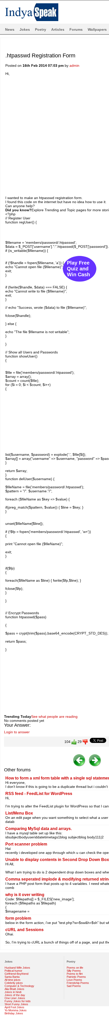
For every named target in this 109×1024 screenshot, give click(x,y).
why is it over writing (24, 894)
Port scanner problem (26, 844)
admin (74, 65)
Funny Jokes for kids (18, 1001)
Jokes (25, 29)
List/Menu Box (19, 813)
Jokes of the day (15, 995)
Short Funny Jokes (16, 1004)
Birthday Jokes (14, 1013)
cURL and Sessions (24, 930)
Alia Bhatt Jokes (14, 988)
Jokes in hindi (13, 992)
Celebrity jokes (14, 982)
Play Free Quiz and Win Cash (78, 268)
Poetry (40, 29)
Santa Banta (12, 976)
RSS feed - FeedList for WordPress (38, 793)
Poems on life (75, 967)
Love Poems (74, 979)
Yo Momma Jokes (16, 1010)
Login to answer (17, 732)
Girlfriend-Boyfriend (16, 973)
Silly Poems (74, 970)
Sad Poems (74, 985)
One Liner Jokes (15, 998)
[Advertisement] (54, 135)
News (9, 29)
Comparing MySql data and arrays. (38, 828)
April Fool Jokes (14, 1007)
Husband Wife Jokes (17, 967)
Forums (76, 29)
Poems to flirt (75, 973)
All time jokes (13, 979)
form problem (18, 918)
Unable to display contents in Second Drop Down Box (57, 859)
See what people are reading (54, 716)
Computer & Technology (19, 985)
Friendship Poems (78, 982)
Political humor (13, 970)
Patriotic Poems (76, 976)
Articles (57, 29)
